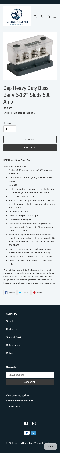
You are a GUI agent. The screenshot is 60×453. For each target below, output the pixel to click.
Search (9, 321)
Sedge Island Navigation (22, 443)
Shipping (7, 113)
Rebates (10, 353)
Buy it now (30, 147)
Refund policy (13, 345)
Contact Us (12, 329)
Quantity (7, 123)
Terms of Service (14, 337)
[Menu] (55, 16)
